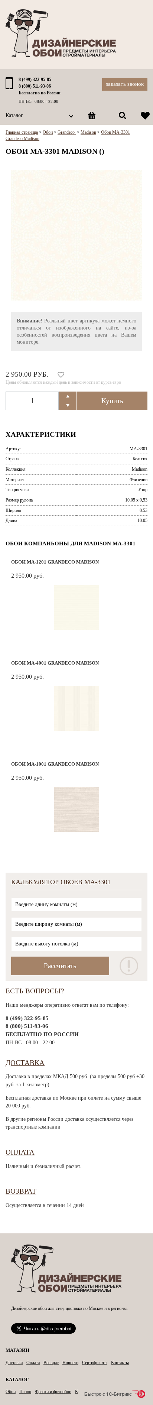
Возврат (21, 1191)
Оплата (20, 1152)
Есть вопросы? (35, 991)
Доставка (25, 1063)
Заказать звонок (125, 84)
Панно (25, 1391)
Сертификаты (94, 1362)
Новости (70, 1362)
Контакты (120, 1362)
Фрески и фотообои (53, 1391)
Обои (11, 1391)
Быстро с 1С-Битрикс (108, 1394)
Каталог (14, 115)
